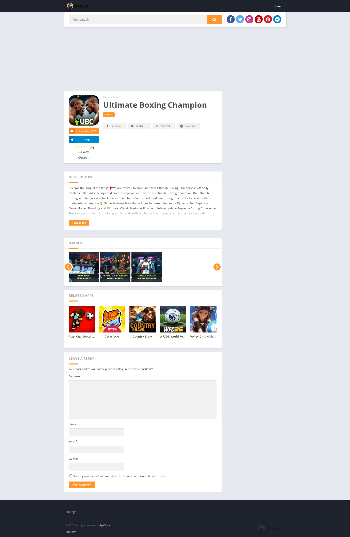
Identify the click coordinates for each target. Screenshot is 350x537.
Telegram (190, 125)
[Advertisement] (143, 61)
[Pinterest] (268, 19)
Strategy (71, 512)
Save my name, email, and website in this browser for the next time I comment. (120, 476)
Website (73, 459)
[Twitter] (240, 19)
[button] (214, 19)
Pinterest (165, 125)
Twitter (139, 125)
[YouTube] (259, 19)
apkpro (68, 502)
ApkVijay (105, 525)
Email (73, 441)
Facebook (116, 125)
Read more (79, 223)
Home (277, 6)
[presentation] (68, 267)
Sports (117, 97)
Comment (76, 376)
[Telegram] (277, 19)
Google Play (87, 131)
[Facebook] (231, 19)
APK (87, 139)
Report (85, 157)
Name (73, 424)
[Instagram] (249, 19)
